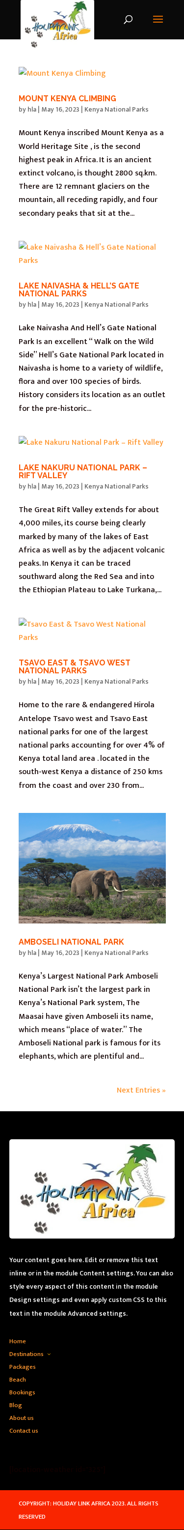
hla (31, 109)
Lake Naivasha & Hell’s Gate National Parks (79, 289)
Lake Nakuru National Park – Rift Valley (83, 471)
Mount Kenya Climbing (67, 98)
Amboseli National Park (71, 942)
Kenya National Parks (116, 109)
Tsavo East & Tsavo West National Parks (75, 666)
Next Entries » (141, 1090)
